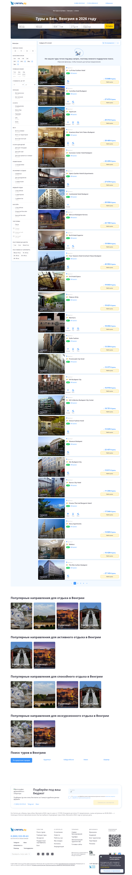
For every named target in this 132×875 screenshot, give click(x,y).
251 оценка (73, 526)
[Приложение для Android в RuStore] (119, 854)
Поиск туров (41, 832)
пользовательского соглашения (67, 863)
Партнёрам (93, 841)
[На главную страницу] (19, 3)
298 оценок (73, 155)
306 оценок (73, 114)
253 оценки (73, 506)
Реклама (92, 844)
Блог (38, 845)
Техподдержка (28, 848)
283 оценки (73, 279)
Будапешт (47, 759)
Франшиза (93, 832)
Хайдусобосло (69, 759)
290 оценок (73, 238)
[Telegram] (38, 854)
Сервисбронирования (77, 833)
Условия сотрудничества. (38, 865)
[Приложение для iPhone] (110, 854)
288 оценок (73, 258)
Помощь (16, 848)
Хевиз (86, 759)
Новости (57, 835)
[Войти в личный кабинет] (119, 3)
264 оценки (73, 403)
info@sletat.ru (18, 845)
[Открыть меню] (115, 3)
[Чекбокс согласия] (69, 797)
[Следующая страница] (86, 583)
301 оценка (73, 135)
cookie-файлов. (105, 867)
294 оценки (73, 217)
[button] (26, 26)
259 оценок (73, 444)
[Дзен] (52, 854)
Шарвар (106, 759)
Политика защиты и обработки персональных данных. (60, 865)
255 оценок (73, 485)
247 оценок (73, 568)
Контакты (57, 844)
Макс (37, 804)
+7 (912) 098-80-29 (92, 3)
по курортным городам (21, 760)
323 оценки (73, 73)
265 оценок (73, 382)
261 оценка (73, 423)
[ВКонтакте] (43, 854)
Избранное (109, 3)
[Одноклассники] (47, 854)
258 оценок (73, 465)
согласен (75, 796)
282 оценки (73, 300)
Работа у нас (58, 838)
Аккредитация (59, 846)
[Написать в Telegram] (100, 3)
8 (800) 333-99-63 (79, 3)
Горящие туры (42, 835)
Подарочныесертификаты (41, 841)
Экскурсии (40, 838)
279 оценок (73, 341)
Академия (92, 835)
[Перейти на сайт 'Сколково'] (92, 854)
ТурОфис (75, 837)
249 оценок (73, 547)
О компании (58, 832)
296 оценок (73, 176)
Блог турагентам (95, 838)
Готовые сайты (77, 844)
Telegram (31, 804)
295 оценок (73, 197)
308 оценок (73, 94)
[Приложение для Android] (115, 854)
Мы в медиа (58, 841)
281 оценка (73, 320)
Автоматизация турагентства (77, 840)
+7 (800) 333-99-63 (20, 804)
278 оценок (73, 362)
